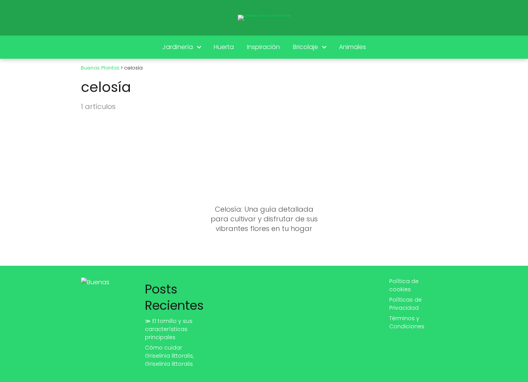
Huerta (224, 46)
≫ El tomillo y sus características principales (168, 329)
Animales (352, 46)
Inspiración (263, 46)
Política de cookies (404, 285)
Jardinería (177, 46)
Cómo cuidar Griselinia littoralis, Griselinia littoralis (169, 356)
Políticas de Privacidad (405, 304)
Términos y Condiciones (406, 322)
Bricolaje (305, 46)
